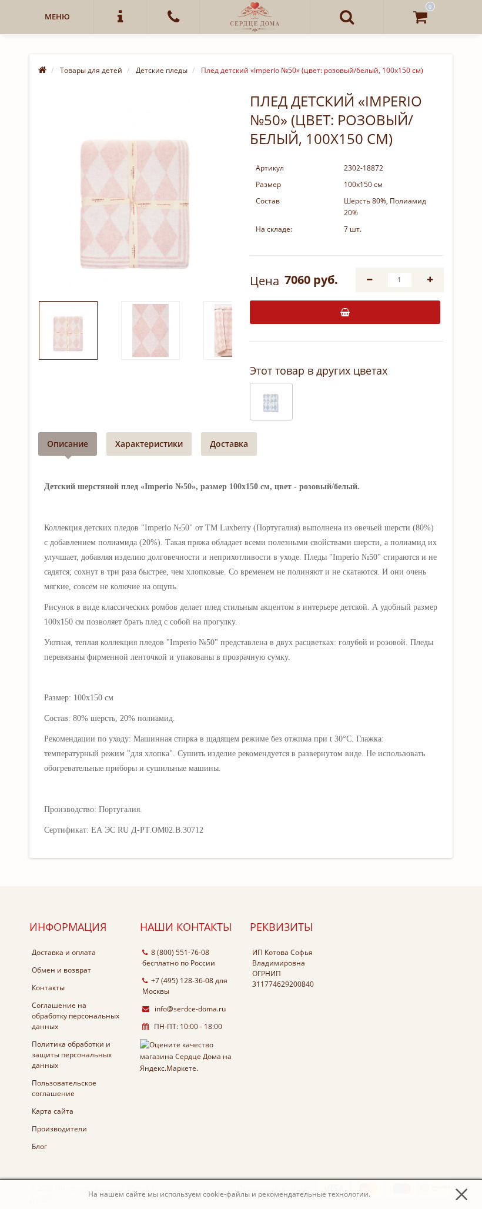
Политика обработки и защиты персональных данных (72, 1054)
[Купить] (345, 312)
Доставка (229, 443)
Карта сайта (52, 1111)
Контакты (48, 988)
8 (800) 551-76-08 (180, 952)
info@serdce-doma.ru (189, 1009)
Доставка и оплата (64, 952)
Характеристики (149, 443)
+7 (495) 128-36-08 (182, 981)
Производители (59, 1129)
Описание (67, 443)
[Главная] (42, 70)
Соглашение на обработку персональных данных (75, 1015)
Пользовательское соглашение (64, 1088)
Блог (39, 1146)
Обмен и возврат (61, 970)
